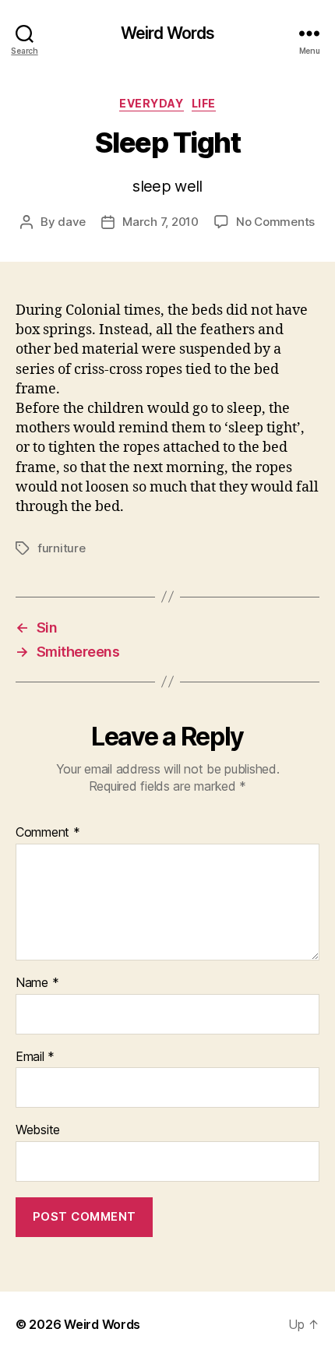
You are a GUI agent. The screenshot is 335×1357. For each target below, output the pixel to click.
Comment (48, 833)
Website (38, 1130)
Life (204, 103)
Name (37, 983)
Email (35, 1057)
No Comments (275, 221)
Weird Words (167, 33)
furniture (61, 548)
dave (72, 221)
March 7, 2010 (160, 221)
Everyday (151, 103)
